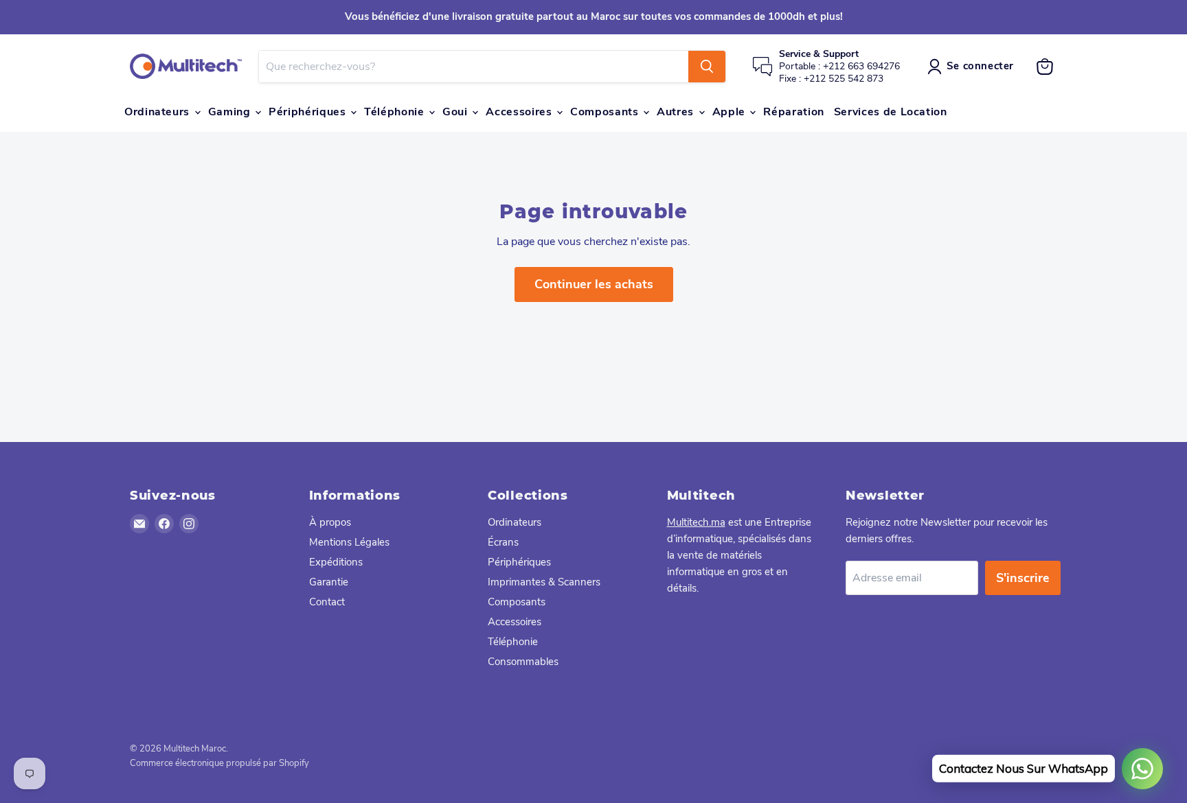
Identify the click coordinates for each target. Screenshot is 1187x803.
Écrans (503, 542)
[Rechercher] (706, 66)
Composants (606, 111)
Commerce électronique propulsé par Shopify (219, 763)
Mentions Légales (349, 542)
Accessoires (520, 111)
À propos (330, 522)
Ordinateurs (158, 111)
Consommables (523, 661)
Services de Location (890, 111)
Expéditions (336, 562)
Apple (730, 111)
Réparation (793, 111)
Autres (677, 111)
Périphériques (309, 111)
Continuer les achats (593, 284)
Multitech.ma (696, 522)
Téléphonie (395, 111)
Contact (327, 602)
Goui (456, 111)
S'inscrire (1023, 578)
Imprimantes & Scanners (544, 582)
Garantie (328, 582)
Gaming (230, 111)
